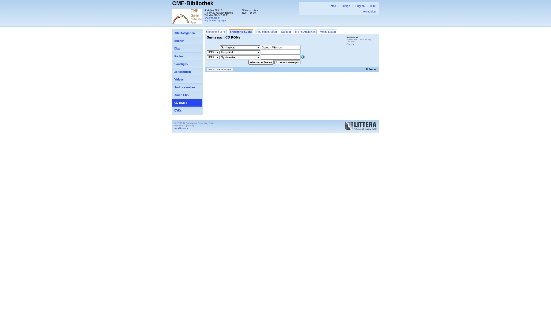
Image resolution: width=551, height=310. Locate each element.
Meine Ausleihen (305, 31)
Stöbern (286, 31)
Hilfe (373, 6)
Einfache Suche (216, 31)
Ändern (350, 44)
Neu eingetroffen (266, 31)
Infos (333, 6)
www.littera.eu (181, 128)
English (360, 6)
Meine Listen (328, 31)
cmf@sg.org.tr (212, 18)
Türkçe (345, 6)
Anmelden (369, 11)
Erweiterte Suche (241, 31)
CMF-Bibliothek (192, 3)
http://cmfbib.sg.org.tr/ (215, 20)
